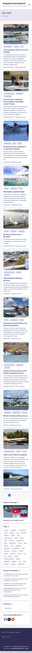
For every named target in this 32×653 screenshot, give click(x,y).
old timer (21, 551)
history (25, 543)
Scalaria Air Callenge (8, 559)
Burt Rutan (6, 535)
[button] (22, 495)
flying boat (11, 540)
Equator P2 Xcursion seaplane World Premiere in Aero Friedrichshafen (15, 590)
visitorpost (13, 564)
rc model (13, 231)
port (22, 46)
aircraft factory (9, 93)
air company (8, 46)
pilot (24, 553)
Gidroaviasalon (12, 543)
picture (19, 553)
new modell (8, 96)
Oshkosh (6, 553)
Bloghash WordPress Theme (20, 648)
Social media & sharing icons (8, 652)
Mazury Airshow (16, 548)
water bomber (21, 564)
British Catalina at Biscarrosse (15, 416)
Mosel (23, 548)
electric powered (8, 538)
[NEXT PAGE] (22, 495)
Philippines (13, 553)
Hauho (20, 543)
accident (6, 530)
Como (18, 535)
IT (3, 574)
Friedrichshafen (19, 540)
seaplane (21, 231)
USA (14, 143)
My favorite (6, 551)
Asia (21, 188)
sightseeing (6, 561)
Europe (16, 46)
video (19, 143)
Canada (7, 367)
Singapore (14, 561)
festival (7, 275)
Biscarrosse (16, 412)
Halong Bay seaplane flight (14, 192)
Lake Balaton (18, 545)
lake (12, 545)
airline (6, 188)
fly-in (24, 451)
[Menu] (29, 4)
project (10, 556)
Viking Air (6, 564)
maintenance (7, 548)
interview (6, 545)
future (5, 543)
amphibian (20, 93)
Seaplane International (14, 3)
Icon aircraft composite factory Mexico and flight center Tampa (13, 101)
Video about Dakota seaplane (15, 455)
